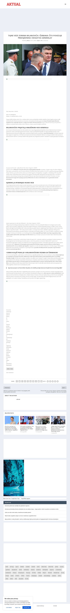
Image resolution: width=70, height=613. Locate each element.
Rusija (7, 575)
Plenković (8, 572)
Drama (22, 566)
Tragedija (34, 575)
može (20, 569)
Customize (9, 607)
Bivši (7, 566)
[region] (18, 603)
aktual (28, 40)
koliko (62, 566)
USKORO (54, 575)
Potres (34, 572)
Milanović (14, 569)
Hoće (38, 566)
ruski (12, 575)
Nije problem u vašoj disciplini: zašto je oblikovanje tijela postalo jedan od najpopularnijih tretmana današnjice (31, 519)
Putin (62, 572)
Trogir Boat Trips (15, 498)
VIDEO (11, 578)
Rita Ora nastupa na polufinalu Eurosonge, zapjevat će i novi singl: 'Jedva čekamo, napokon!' (11, 428)
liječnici (8, 569)
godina (28, 566)
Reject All (17, 607)
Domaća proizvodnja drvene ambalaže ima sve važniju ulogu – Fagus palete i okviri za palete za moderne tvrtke (31, 509)
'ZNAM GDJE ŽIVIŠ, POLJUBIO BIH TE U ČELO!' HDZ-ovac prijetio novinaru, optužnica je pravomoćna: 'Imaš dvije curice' (58, 429)
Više (16, 578)
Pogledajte (21, 572)
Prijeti (44, 572)
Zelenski (21, 578)
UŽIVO (59, 575)
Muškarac (26, 569)
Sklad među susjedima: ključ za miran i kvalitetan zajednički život (20, 515)
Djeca (17, 566)
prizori (50, 572)
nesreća (38, 569)
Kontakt (55, 605)
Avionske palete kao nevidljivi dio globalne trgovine (17, 505)
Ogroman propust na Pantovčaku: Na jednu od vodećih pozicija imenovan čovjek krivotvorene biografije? (35, 268)
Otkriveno (58, 569)
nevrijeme (45, 569)
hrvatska (43, 566)
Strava (17, 575)
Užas (7, 578)
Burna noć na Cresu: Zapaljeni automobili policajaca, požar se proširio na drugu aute (41, 428)
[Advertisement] (35, 18)
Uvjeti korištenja (40, 605)
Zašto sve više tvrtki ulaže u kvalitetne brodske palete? (18, 512)
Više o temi (10, 369)
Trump (40, 575)
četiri (26, 578)
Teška (22, 575)
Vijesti (38, 40)
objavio (52, 569)
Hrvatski (50, 566)
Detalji (12, 566)
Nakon (32, 569)
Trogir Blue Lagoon (25, 498)
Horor (33, 566)
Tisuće (27, 575)
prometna (56, 572)
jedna (56, 566)
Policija (28, 572)
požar (39, 572)
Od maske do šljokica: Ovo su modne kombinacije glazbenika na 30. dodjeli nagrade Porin (27, 428)
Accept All (26, 607)
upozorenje (47, 575)
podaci (14, 572)
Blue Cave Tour (7, 498)
